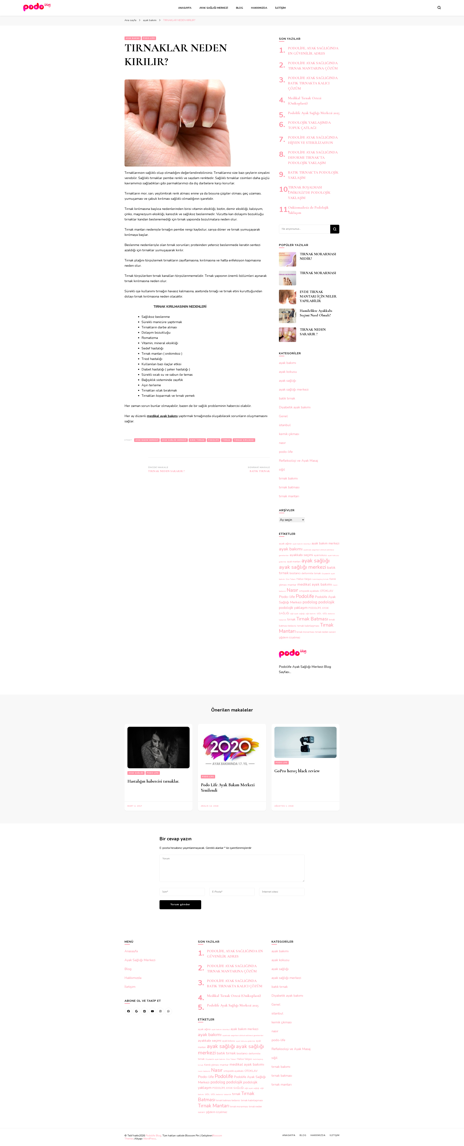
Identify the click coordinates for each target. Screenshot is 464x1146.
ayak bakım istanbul (302, 543)
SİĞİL (319, 613)
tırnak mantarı (289, 496)
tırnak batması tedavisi (228, 1100)
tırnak (226, 440)
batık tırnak (287, 398)
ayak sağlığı (287, 380)
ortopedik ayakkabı (309, 591)
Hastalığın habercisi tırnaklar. (153, 781)
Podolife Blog (153, 1135)
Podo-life (287, 596)
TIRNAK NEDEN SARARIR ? (313, 331)
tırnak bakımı (288, 478)
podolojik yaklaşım (293, 607)
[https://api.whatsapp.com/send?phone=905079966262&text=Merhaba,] (168, 1011)
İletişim (280, 8)
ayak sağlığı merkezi (174, 440)
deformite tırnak (311, 573)
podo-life (149, 38)
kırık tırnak (197, 440)
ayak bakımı (133, 38)
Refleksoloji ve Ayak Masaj (298, 460)
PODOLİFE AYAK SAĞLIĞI (228, 1088)
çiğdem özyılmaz (289, 637)
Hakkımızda (259, 8)
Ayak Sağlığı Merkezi (213, 8)
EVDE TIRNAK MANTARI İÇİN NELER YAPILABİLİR (318, 296)
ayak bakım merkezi (146, 440)
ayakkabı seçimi (301, 555)
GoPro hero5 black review (297, 771)
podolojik (326, 602)
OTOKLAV (326, 591)
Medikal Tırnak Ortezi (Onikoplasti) (234, 996)
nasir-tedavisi (204, 1071)
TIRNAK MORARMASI (318, 273)
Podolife (213, 440)
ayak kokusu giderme (245, 1041)
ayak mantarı (294, 561)
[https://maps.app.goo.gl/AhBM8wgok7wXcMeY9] (136, 1011)
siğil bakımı (311, 613)
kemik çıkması (289, 434)
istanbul (285, 425)
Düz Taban (291, 579)
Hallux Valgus (304, 579)
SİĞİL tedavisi (328, 613)
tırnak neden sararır (325, 632)
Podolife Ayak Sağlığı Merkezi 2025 (313, 113)
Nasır (292, 590)
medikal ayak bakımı (314, 584)
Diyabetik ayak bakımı (294, 407)
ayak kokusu (288, 372)
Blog (239, 8)
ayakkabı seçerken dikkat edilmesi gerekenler (242, 1035)
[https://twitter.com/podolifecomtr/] (144, 1011)
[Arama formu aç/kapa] (439, 7)
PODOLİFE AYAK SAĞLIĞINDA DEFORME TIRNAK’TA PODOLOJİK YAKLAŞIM (313, 157)
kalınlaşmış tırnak (320, 579)
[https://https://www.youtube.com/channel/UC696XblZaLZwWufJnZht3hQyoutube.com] (152, 1011)
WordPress (149, 1138)
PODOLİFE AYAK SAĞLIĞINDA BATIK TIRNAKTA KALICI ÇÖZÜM (313, 83)
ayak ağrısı (285, 543)
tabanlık (282, 619)
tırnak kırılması (244, 440)
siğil (282, 469)
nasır (282, 443)
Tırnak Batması (312, 619)
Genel (283, 416)
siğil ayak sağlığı (297, 613)
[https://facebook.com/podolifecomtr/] (128, 1011)
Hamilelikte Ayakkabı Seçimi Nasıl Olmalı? (316, 313)
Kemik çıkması (211, 1065)
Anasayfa (184, 8)
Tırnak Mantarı (213, 1105)
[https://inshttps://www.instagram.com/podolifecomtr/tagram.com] (160, 1011)
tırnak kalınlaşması (308, 626)
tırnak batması (289, 487)
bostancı (295, 573)
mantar (292, 585)
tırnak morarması (305, 632)
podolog (310, 602)
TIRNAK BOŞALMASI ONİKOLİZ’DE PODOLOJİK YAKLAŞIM (309, 192)
